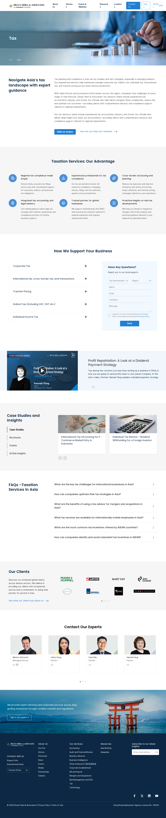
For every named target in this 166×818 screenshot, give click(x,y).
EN (158, 5)
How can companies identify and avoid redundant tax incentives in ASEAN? (97, 537)
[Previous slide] (60, 458)
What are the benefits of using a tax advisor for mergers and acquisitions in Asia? (98, 505)
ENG (11, 60)
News (40, 760)
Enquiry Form (12, 760)
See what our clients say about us (26, 600)
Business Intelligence (79, 760)
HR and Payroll (76, 772)
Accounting (74, 748)
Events (13, 445)
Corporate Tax (21, 266)
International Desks (15, 764)
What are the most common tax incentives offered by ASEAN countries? (96, 527)
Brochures (15, 437)
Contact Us (131, 5)
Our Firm (41, 748)
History (41, 752)
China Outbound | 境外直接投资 (83, 764)
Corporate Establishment (80, 768)
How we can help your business (96, 131)
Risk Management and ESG (81, 780)
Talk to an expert (18, 717)
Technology (75, 787)
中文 (19, 60)
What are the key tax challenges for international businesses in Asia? (94, 484)
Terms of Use (57, 805)
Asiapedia (105, 752)
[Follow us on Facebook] (134, 795)
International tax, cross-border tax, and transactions (43, 278)
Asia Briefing (106, 748)
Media (41, 768)
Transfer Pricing (22, 291)
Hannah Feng (132, 657)
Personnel (42, 756)
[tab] (101, 600)
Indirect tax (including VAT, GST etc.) (34, 304)
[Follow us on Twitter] (141, 795)
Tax (71, 784)
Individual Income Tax (25, 316)
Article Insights (17, 453)
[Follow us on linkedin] (149, 795)
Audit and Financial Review (81, 752)
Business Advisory (77, 756)
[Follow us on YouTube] (156, 795)
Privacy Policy (143, 316)
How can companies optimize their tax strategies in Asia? (87, 494)
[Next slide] (65, 458)
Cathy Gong (56, 657)
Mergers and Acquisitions (81, 776)
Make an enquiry (65, 132)
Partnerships (43, 772)
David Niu (93, 657)
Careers (41, 776)
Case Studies (16, 429)
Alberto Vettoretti (20, 657)
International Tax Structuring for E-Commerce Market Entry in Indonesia (81, 440)
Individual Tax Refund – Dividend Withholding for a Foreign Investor (132, 438)
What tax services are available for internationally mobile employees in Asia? (98, 517)
